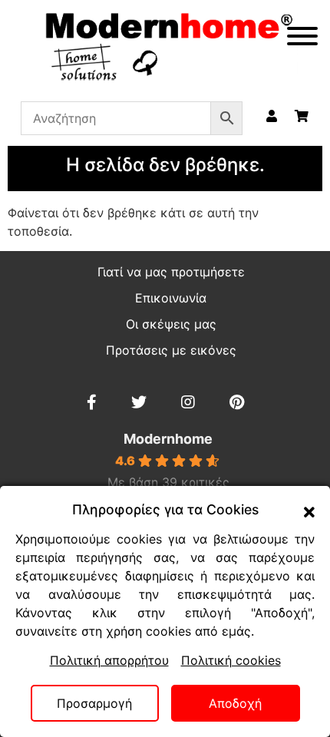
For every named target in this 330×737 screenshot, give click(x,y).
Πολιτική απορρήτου (109, 660)
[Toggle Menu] (302, 36)
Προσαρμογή (94, 703)
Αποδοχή (235, 703)
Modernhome (168, 439)
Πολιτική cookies (231, 660)
